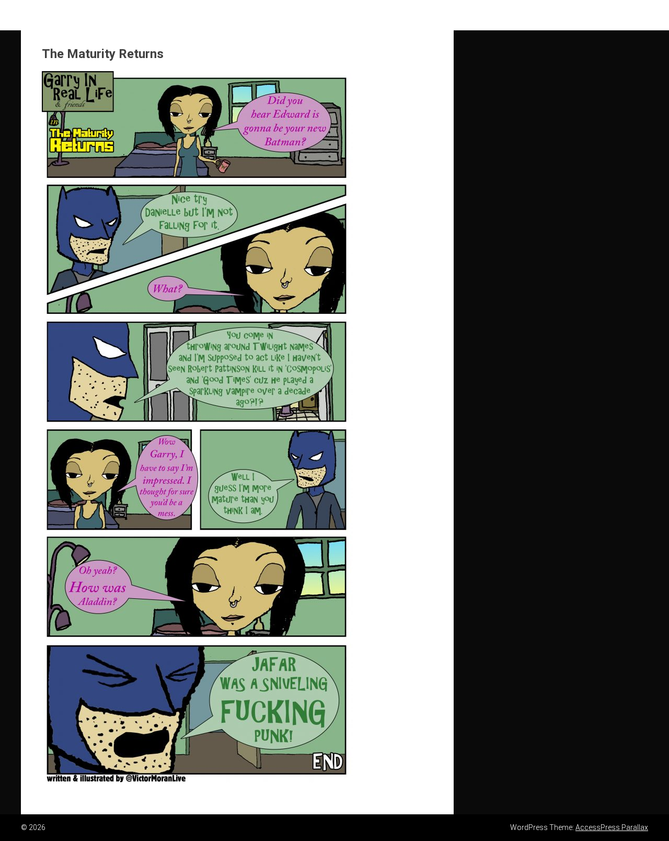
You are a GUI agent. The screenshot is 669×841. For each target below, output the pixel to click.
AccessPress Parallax (611, 827)
